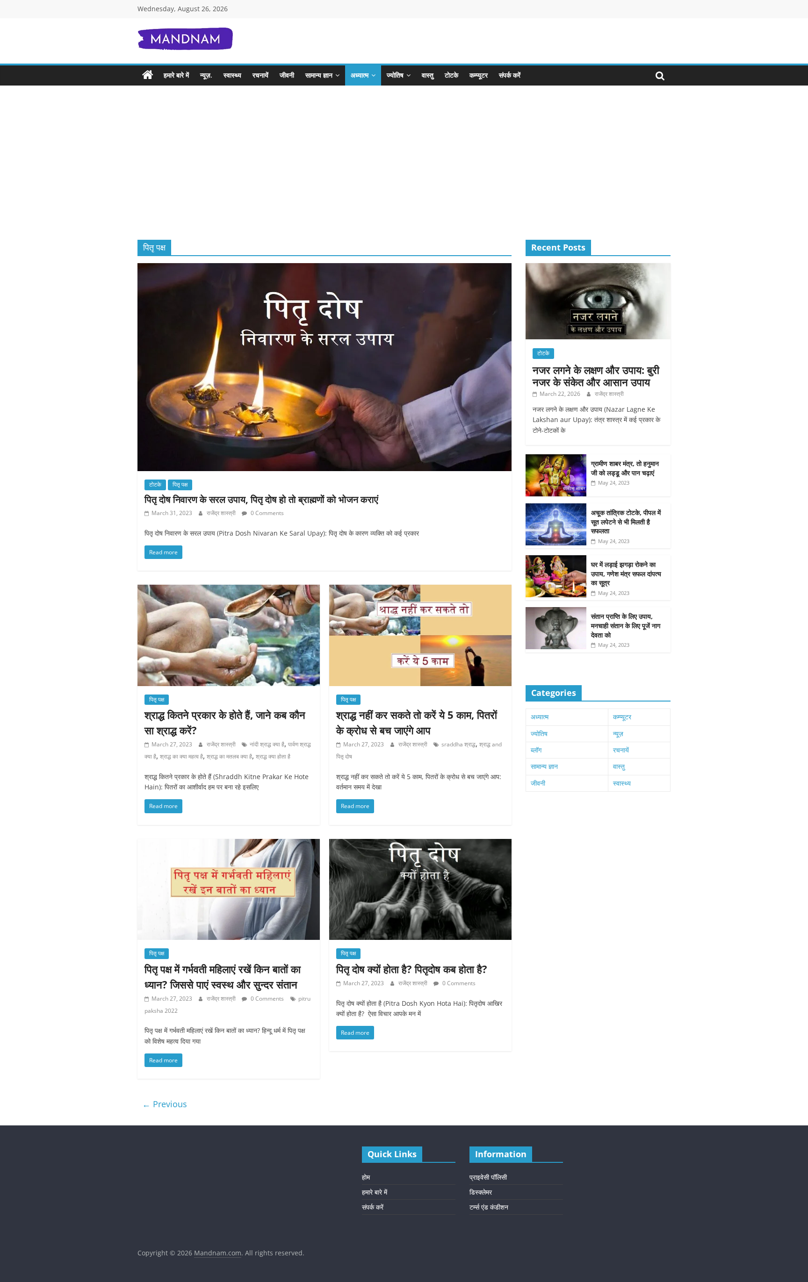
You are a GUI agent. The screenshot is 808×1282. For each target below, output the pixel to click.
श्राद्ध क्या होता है (273, 756)
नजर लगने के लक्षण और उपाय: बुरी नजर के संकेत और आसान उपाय (596, 376)
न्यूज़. (206, 75)
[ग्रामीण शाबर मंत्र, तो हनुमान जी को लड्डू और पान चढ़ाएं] (556, 459)
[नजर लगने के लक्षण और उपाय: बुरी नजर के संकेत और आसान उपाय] (598, 268)
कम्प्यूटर (478, 75)
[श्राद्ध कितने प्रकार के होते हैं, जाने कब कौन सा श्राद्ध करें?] (228, 590)
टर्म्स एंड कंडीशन (488, 1207)
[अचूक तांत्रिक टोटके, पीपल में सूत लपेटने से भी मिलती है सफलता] (556, 508)
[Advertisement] (404, 169)
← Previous (164, 1104)
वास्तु (427, 75)
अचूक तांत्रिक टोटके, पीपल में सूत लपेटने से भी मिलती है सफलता (626, 521)
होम (366, 1177)
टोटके (451, 75)
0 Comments (266, 513)
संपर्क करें (509, 75)
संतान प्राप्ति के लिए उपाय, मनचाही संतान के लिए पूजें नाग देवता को (625, 625)
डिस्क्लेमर (480, 1192)
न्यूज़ (618, 733)
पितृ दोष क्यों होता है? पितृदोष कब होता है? (411, 969)
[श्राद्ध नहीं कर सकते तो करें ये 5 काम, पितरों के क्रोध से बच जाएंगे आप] (420, 590)
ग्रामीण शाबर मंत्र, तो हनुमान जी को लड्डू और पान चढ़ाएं (625, 468)
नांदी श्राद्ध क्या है (267, 744)
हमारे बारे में (176, 75)
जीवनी (287, 75)
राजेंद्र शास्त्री (222, 513)
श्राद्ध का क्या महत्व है (181, 756)
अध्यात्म (359, 75)
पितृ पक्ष (180, 484)
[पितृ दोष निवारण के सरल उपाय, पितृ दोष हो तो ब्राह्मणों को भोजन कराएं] (324, 269)
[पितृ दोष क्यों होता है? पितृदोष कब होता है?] (420, 844)
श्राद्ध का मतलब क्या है (229, 756)
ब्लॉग (536, 749)
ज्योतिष (395, 75)
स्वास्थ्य (232, 75)
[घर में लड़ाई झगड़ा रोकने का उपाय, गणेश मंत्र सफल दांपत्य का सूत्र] (556, 560)
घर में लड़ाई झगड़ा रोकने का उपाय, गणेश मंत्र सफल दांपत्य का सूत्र (626, 573)
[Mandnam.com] (147, 75)
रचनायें (260, 75)
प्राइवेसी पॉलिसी (488, 1177)
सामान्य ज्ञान (318, 75)
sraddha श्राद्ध (458, 744)
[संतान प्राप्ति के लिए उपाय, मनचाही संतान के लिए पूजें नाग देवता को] (556, 612)
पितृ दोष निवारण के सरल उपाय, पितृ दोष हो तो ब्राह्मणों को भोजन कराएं (261, 499)
